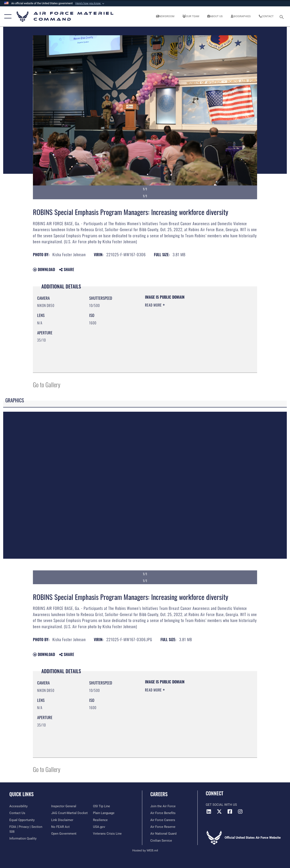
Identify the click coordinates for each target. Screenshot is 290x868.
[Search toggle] (282, 16)
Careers (159, 794)
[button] (90, 3)
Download (46, 269)
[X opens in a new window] (219, 811)
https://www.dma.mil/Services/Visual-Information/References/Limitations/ (195, 338)
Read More (154, 305)
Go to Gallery (46, 384)
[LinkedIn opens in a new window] (209, 811)
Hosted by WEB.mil (145, 850)
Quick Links (21, 794)
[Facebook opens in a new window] (230, 811)
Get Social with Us (221, 805)
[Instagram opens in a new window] (240, 811)
